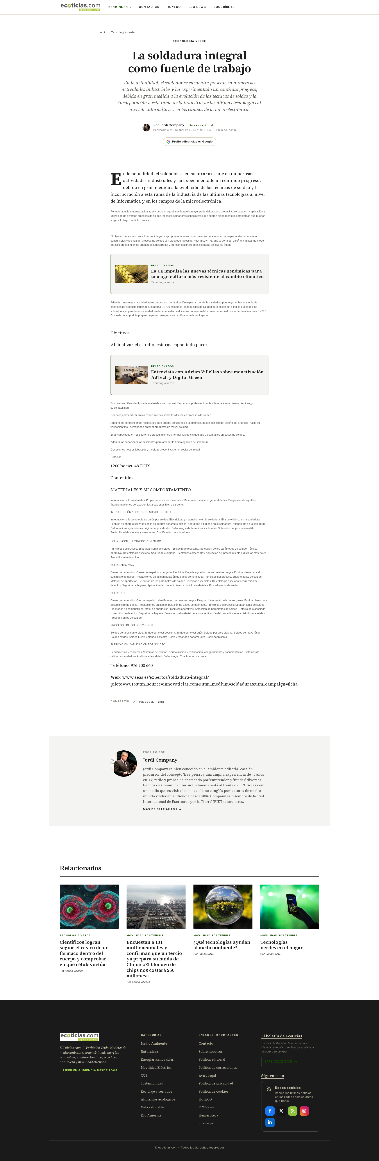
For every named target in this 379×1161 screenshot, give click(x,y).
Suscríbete (224, 7)
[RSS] (292, 1111)
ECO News (197, 7)
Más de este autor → (162, 809)
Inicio (103, 32)
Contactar (149, 7)
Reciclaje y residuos (156, 1091)
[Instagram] (304, 1111)
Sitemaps (206, 1123)
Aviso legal (207, 1075)
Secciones (118, 7)
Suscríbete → (281, 1061)
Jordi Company (171, 125)
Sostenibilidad (152, 1083)
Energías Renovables (157, 1059)
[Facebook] (270, 1111)
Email (162, 701)
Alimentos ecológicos (158, 1099)
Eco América (151, 1115)
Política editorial (212, 1059)
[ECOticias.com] (80, 7)
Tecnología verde (123, 32)
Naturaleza (149, 1051)
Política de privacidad (216, 1083)
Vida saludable (152, 1107)
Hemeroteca (208, 1115)
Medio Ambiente (154, 1043)
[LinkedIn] (270, 1122)
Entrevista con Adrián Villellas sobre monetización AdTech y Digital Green (207, 374)
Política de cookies (213, 1091)
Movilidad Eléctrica (156, 1067)
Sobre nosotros (211, 1051)
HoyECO (174, 7)
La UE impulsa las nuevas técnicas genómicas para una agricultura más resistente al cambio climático (207, 273)
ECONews (206, 1107)
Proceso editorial (201, 125)
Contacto (206, 1043)
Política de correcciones (218, 1067)
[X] (281, 1111)
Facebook (146, 701)
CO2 (144, 1075)
